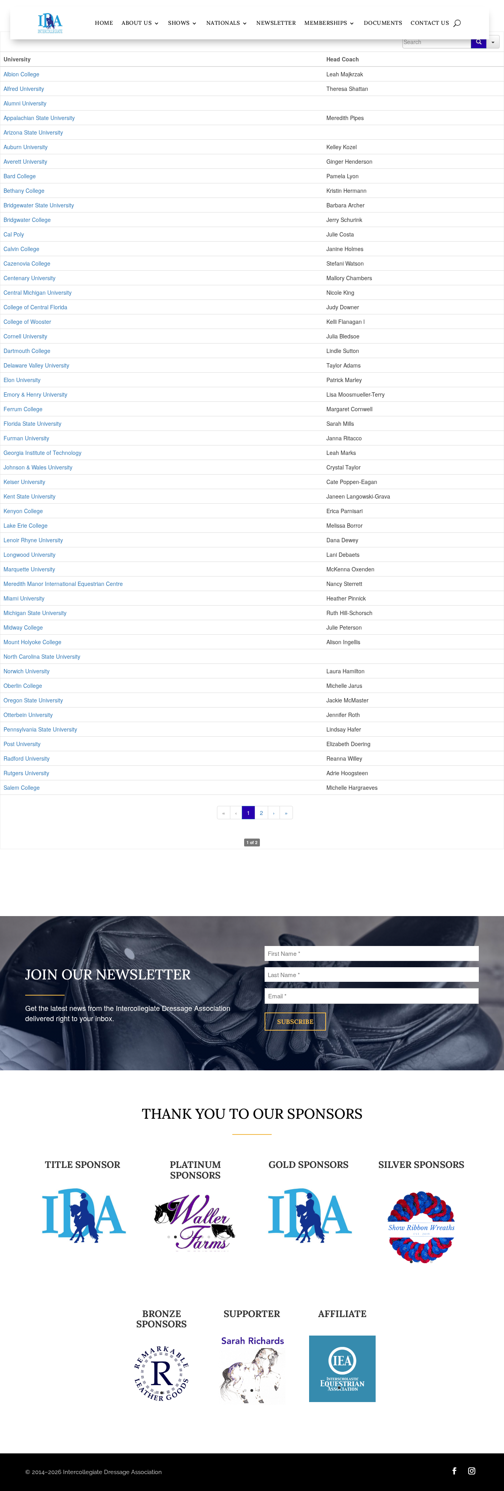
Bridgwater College (27, 220)
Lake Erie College (26, 525)
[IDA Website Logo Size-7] (161, 1373)
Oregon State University (33, 700)
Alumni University (25, 103)
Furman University (26, 438)
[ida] (308, 1215)
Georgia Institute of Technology (43, 452)
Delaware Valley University (36, 365)
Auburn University (26, 147)
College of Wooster (27, 321)
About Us (137, 22)
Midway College (23, 627)
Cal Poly (14, 234)
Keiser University (24, 482)
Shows (179, 22)
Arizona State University (33, 132)
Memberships (325, 22)
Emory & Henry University (35, 394)
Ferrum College (23, 409)
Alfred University (24, 88)
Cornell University (25, 336)
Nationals (223, 22)
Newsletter (276, 22)
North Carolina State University (42, 656)
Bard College (20, 176)
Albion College (21, 74)
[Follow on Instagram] (472, 1471)
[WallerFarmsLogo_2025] (195, 1221)
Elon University (22, 380)
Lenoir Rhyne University (33, 540)
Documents (383, 22)
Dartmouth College (27, 351)
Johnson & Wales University (38, 467)
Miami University (24, 598)
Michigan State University (35, 613)
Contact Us (430, 22)
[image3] (421, 1230)
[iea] (342, 1368)
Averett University (25, 161)
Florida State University (32, 423)
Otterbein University (28, 715)
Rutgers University (26, 773)
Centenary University (30, 278)
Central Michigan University (38, 292)
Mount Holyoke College (32, 642)
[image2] (252, 1369)
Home (104, 22)
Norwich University (27, 671)
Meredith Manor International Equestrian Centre (63, 584)
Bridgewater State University (39, 205)
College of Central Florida (35, 307)
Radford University (27, 758)
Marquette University (29, 569)
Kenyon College (23, 511)
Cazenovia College (27, 263)
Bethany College (24, 190)
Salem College (22, 787)
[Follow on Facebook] (454, 1471)
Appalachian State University (39, 118)
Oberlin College (23, 685)
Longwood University (30, 554)
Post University (22, 744)
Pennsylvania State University (40, 729)
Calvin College (21, 249)
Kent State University (30, 496)
